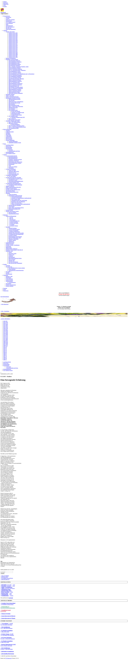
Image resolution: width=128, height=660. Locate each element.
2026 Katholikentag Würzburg (15, 61)
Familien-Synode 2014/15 (11, 188)
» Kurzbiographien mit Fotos (12, 368)
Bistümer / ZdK (9, 276)
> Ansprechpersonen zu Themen (8, 618)
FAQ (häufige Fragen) (10, 22)
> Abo (13, 584)
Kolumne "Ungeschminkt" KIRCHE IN (14, 249)
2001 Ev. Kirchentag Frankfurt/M (16, 88)
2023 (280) (5, 324)
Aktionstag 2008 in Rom (14, 171)
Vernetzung (5, 275)
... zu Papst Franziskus (13, 222)
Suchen (2, 573)
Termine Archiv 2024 (13, 35)
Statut (7, 24)
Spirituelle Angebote (10, 94)
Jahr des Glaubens (12, 212)
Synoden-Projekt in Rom (16, 114)
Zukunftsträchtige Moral (14, 213)
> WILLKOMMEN (5, 575)
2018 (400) (5, 330)
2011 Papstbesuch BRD (14, 128)
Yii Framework (8, 658)
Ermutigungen (9, 20)
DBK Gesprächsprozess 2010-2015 (13, 187)
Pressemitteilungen (10, 152)
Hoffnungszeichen (10, 243)
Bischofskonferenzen (13, 158)
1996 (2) (5, 357)
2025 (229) (5, 322)
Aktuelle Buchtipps (13, 228)
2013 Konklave (12, 108)
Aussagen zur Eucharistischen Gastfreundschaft (21, 198)
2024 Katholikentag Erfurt (14, 63)
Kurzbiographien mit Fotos (14, 151)
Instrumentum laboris (15, 113)
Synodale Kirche (9, 210)
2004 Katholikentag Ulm (14, 86)
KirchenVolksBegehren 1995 (15, 237)
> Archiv (11, 595)
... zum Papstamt (12, 219)
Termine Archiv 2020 (13, 40)
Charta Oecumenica (13, 194)
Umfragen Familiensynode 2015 (18, 117)
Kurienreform (11, 164)
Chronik (7, 18)
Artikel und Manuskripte (11, 216)
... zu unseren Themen (13, 225)
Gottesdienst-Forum (10, 242)
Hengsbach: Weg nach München (18, 201)
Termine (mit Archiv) (10, 31)
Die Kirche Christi (12, 253)
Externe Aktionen (9, 286)
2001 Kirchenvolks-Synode (14, 102)
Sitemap (5, 1)
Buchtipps (8, 227)
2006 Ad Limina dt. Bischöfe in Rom (16, 125)
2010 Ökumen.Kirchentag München (16, 78)
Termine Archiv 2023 (13, 36)
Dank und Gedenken (10, 19)
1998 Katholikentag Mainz (14, 92)
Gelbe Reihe (8, 135)
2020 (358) (5, 328)
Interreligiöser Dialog (10, 190)
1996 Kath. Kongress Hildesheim (16, 93)
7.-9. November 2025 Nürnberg (7, 634)
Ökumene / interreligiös (13, 239)
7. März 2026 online (7, 631)
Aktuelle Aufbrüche (10, 186)
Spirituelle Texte (9, 251)
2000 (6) (5, 352)
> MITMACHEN (4, 577)
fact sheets (11, 149)
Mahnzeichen (9, 247)
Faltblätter (8, 133)
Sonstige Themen (12, 240)
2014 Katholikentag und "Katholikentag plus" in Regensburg (21, 73)
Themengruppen (9, 281)
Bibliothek (5, 214)
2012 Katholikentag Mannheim (15, 76)
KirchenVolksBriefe (15, 124)
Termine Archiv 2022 (13, 37)
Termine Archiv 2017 (13, 43)
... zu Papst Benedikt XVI (14, 221)
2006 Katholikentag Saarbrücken (15, 83)
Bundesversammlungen (11, 58)
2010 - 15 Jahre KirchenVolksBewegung (17, 127)
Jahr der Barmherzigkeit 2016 (12, 192)
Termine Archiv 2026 (13, 34)
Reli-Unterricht (9, 139)
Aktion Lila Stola (12, 170)
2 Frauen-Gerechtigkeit (11, 169)
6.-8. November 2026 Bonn (7, 624)
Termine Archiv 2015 (13, 46)
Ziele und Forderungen (11, 29)
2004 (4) (5, 347)
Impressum (5, 2)
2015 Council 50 (12, 118)
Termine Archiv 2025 (13, 32)
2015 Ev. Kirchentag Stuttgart (15, 72)
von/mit (10, 588)
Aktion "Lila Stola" (10, 95)
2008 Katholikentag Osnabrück (15, 81)
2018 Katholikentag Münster (15, 67)
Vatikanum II (11, 241)
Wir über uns (8, 28)
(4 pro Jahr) (6, 584)
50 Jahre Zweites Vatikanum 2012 (13, 189)
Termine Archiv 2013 (13, 48)
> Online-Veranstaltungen (6, 587)
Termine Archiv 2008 (13, 54)
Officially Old (11, 260)
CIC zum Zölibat (12, 176)
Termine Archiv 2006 (13, 57)
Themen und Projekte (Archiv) (12, 211)
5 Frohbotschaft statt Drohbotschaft (13, 183)
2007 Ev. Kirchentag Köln (14, 82)
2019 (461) (5, 329)
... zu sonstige (11, 224)
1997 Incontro (11, 100)
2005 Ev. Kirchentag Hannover (15, 84)
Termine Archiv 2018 (13, 42)
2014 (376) (5, 335)
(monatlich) (6, 586)
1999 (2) (5, 353)
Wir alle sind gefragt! (15, 111)
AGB (4, 5)
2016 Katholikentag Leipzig (14, 71)
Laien (10, 165)
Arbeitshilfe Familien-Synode (15, 142)
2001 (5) (5, 351)
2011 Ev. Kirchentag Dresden (15, 77)
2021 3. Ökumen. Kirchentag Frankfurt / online (18, 66)
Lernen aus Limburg (13, 166)
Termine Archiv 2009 (13, 53)
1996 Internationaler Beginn (14, 99)
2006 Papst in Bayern (13, 123)
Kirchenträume (12, 257)
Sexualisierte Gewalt (13, 180)
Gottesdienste (9, 136)
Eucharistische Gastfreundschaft (15, 195)
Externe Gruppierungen (11, 284)
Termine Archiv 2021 (13, 39)
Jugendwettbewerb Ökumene (15, 205)
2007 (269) (5, 344)
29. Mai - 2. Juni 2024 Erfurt (7, 648)
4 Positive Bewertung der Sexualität (13, 177)
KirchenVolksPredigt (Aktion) (15, 163)
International (3, 12)
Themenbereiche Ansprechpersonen (16, 270)
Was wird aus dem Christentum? (15, 263)
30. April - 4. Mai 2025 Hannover (8, 638)
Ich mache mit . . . (9, 266)
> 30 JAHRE (7, 578)
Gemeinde (11, 255)
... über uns (11, 218)
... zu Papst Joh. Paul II (13, 223)
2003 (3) (5, 348)
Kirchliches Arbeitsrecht (14, 160)
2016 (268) (5, 333)
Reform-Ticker (9, 137)
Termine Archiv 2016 (13, 45)
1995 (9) (5, 358)
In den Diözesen (9, 23)
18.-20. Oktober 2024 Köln (8, 645)
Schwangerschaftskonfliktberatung (16, 181)
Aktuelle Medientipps (13, 141)
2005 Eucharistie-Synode (14, 105)
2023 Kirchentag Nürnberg (14, 65)
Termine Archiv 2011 (13, 51)
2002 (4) (5, 350)
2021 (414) (5, 327)
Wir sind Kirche (6, 16)
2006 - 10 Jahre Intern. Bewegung (16, 106)
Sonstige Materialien (10, 140)
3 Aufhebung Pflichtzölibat (11, 175)
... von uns (11, 217)
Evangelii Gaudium (13, 235)
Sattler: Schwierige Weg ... (16, 202)
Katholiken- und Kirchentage (12, 59)
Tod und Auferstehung (13, 261)
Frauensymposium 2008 (14, 174)
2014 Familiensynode (13, 110)
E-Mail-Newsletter (10, 131)
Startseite (5, 288)
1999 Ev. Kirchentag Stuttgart (15, 90)
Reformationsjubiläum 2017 (14, 208)
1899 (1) (5, 359)
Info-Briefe (8, 134)
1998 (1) (5, 354)
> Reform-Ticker (4, 593)
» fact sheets (8, 366)
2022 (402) (5, 326)
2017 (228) (5, 332)
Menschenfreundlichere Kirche (15, 258)
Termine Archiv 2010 (13, 52)
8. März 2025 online (7, 641)
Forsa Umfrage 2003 (15, 199)
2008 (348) (5, 342)
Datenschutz (5, 4)
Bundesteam (8, 17)
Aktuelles (8, 130)
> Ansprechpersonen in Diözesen (8, 616)
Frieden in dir (11, 254)
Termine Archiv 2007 (13, 55)
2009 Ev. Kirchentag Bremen (15, 79)
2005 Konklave (12, 104)
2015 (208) (5, 334)
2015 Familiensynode (13, 116)
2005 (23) (5, 346)
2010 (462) (5, 340)
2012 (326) (5, 338)
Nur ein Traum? (12, 259)
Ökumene (8, 193)
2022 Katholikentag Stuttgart (15, 64)
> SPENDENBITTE (5, 579)
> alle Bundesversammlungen (7, 651)
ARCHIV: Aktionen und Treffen (13, 120)
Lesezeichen (8, 246)
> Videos (3, 588)
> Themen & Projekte (5, 613)
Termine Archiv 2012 (13, 49)
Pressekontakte (9, 147)
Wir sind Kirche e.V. (10, 26)
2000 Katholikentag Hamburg (15, 89)
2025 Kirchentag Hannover (14, 60)
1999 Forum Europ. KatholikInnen (16, 101)
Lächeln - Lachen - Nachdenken (12, 245)
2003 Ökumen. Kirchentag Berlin (16, 87)
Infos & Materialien (7, 129)
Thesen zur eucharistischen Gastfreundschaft (20, 204)
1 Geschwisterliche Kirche (11, 155)
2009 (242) (5, 341)
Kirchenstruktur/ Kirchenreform (15, 236)
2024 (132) (5, 323)
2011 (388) (5, 339)
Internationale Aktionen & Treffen (13, 98)
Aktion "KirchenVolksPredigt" (12, 96)
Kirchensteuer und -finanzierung (15, 161)
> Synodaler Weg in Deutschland (8, 603)
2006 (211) (5, 345)
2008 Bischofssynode (13, 107)
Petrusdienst (11, 167)
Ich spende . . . (9, 271)
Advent (10, 252)
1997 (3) (5, 356)
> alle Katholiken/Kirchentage (7, 653)
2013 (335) (5, 336)
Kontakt (5, 6)
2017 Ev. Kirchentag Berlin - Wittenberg (17, 70)
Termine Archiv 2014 (13, 47)
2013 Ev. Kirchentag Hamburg (15, 75)
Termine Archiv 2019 (13, 41)
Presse (4, 143)
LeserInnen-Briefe (10, 145)
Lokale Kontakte (9, 280)
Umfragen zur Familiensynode (17, 112)
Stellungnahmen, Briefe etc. (12, 248)
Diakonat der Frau (12, 172)
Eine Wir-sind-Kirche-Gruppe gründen (17, 268)
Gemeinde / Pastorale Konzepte (15, 159)
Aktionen (5, 30)
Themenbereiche (9, 25)
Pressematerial (9, 148)
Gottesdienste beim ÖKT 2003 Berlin (19, 200)
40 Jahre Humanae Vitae (14, 182)
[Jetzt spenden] (64, 316)
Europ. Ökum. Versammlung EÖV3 (16, 207)
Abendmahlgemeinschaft (16, 196)
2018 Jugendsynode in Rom (14, 119)
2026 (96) (5, 321)
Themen (5, 154)
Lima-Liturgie (11, 206)
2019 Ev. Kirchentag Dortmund (15, 69)
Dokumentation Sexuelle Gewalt (15, 178)
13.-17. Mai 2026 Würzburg (6, 628)
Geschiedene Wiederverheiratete (15, 184)
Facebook (8, 265)
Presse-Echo (8, 146)
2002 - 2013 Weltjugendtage (14, 122)
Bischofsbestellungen (13, 157)
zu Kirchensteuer (12, 282)
